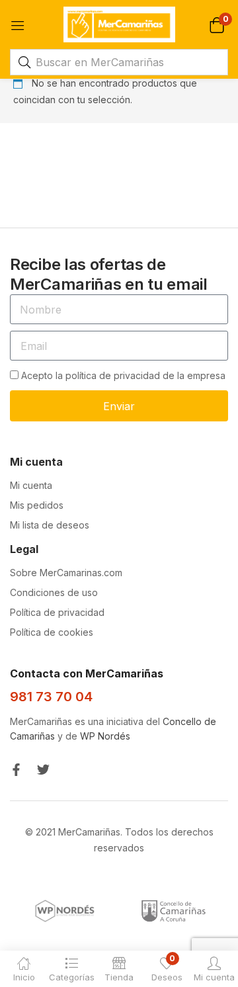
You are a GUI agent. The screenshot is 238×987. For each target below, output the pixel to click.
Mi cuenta (31, 485)
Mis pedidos (36, 505)
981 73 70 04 (51, 697)
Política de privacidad (57, 612)
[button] (216, 24)
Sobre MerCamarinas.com (66, 572)
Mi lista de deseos (49, 525)
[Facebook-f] (16, 769)
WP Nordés (105, 736)
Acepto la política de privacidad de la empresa (123, 375)
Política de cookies (51, 632)
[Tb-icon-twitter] (43, 769)
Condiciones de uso (54, 592)
